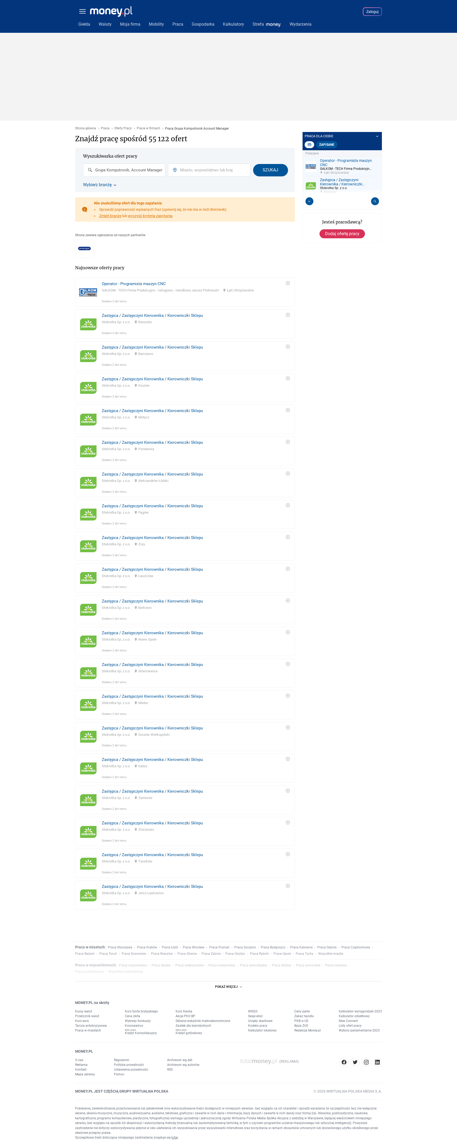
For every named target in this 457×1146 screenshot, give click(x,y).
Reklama (81, 1065)
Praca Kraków (147, 947)
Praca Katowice (301, 947)
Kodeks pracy (257, 1026)
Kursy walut (83, 1011)
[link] (185, 292)
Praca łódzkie (281, 965)
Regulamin (121, 1060)
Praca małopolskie (221, 965)
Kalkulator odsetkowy (354, 1016)
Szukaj (270, 169)
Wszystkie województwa (125, 972)
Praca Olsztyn (235, 954)
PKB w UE (301, 1021)
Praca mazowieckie (133, 965)
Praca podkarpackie (89, 972)
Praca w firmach (148, 128)
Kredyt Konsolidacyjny (141, 1033)
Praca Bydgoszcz (273, 947)
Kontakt (80, 1069)
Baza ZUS (301, 1026)
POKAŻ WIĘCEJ (226, 987)
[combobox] (124, 170)
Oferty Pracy (123, 128)
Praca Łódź (170, 947)
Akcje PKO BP (185, 1016)
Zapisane (326, 145)
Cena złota (132, 1016)
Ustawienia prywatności (131, 1069)
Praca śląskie (161, 965)
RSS (170, 1069)
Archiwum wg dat (179, 1060)
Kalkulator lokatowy (262, 1030)
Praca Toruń (108, 954)
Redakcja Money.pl (307, 1030)
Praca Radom (85, 954)
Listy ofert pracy (350, 1026)
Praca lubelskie (336, 965)
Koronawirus (134, 1026)
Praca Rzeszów (162, 954)
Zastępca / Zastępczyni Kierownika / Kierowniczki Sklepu (152, 315)
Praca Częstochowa (355, 947)
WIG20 (253, 1011)
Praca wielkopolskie (189, 965)
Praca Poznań (219, 947)
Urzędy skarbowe (260, 1021)
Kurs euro (82, 1021)
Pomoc (119, 1074)
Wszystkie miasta (330, 954)
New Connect (348, 1021)
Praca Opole (282, 954)
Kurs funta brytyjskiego (141, 1011)
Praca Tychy (304, 954)
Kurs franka (184, 1011)
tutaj (174, 1137)
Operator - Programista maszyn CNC (134, 283)
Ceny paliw (302, 1011)
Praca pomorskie (308, 965)
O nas (79, 1060)
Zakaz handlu (304, 1016)
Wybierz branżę (97, 184)
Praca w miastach (88, 1030)
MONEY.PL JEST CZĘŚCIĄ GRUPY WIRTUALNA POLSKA (121, 1091)
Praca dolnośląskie (253, 965)
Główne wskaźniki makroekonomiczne (203, 1021)
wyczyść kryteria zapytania (150, 216)
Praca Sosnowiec (134, 954)
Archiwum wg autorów (183, 1065)
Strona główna (85, 128)
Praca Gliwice (187, 954)
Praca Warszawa (120, 947)
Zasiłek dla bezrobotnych (193, 1026)
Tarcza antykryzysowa (91, 1026)
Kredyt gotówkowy (189, 1033)
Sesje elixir (255, 1016)
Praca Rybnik (259, 954)
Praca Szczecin (245, 947)
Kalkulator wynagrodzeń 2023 (360, 1011)
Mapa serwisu (85, 1074)
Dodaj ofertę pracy (342, 233)
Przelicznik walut (87, 1016)
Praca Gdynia (327, 947)
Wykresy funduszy (138, 1021)
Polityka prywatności (129, 1065)
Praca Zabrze (211, 954)
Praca (105, 128)
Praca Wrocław (193, 947)
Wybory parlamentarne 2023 (359, 1030)
